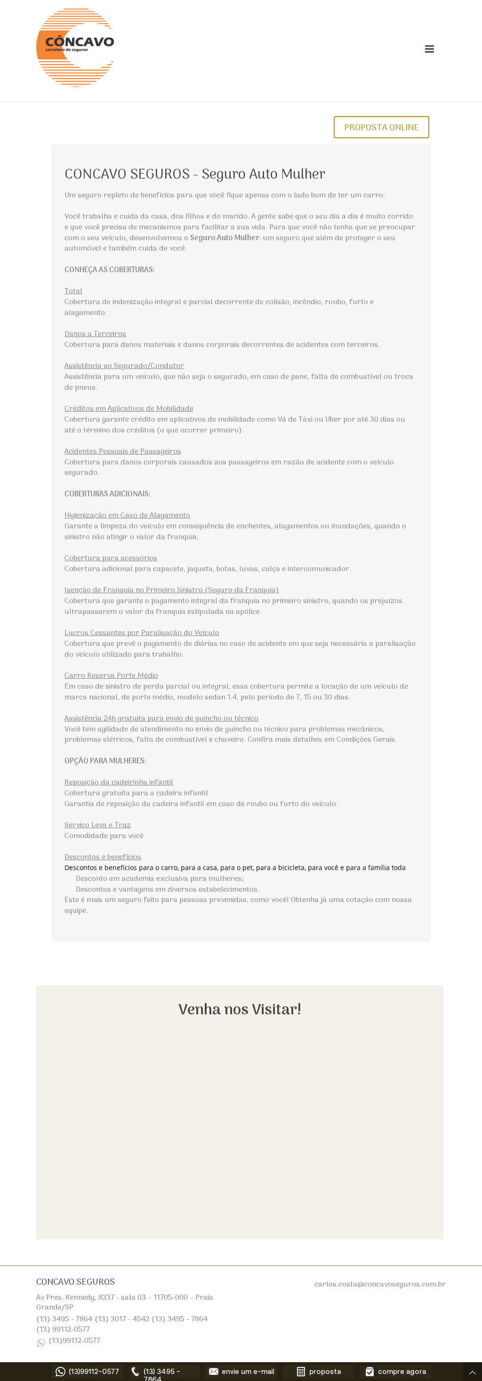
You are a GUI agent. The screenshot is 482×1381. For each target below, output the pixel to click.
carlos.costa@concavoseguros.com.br (380, 1285)
